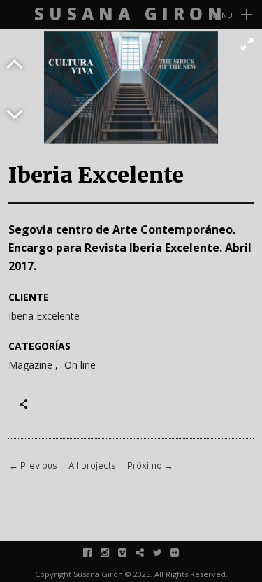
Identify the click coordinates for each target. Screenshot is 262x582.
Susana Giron (130, 14)
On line (80, 365)
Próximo (150, 465)
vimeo (129, 552)
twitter (164, 552)
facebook (94, 552)
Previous (33, 465)
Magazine (30, 365)
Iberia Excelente (44, 315)
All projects (92, 465)
